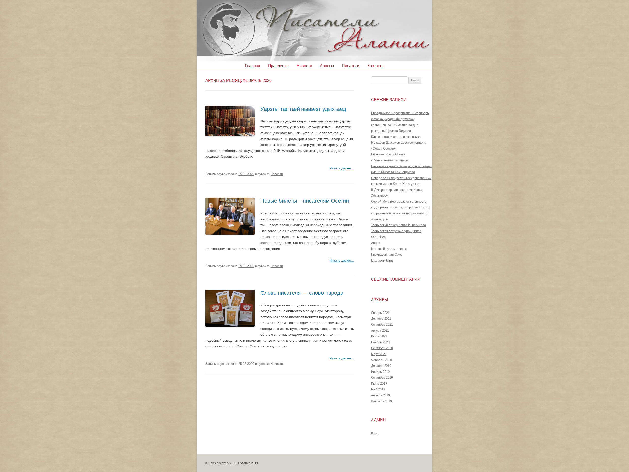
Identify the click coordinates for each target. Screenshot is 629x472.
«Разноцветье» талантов (389, 160)
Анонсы (327, 66)
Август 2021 (380, 330)
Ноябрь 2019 (380, 372)
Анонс (375, 243)
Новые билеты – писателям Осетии (304, 201)
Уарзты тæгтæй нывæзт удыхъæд (303, 109)
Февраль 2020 (381, 360)
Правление (278, 66)
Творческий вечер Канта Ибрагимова (398, 225)
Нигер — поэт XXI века (388, 154)
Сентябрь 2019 (382, 377)
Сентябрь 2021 (382, 324)
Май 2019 (378, 389)
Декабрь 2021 (381, 318)
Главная (252, 66)
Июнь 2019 (379, 383)
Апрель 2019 (380, 395)
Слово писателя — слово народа (301, 293)
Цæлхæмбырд (382, 260)
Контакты (375, 66)
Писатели (350, 66)
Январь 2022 (380, 313)
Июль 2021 (379, 336)
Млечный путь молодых (389, 248)
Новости (304, 66)
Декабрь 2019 (381, 366)
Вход (375, 433)
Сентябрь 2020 (382, 348)
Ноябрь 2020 (380, 342)
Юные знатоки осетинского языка (396, 137)
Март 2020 (378, 354)
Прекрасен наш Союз (386, 254)
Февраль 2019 (381, 401)
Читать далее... (341, 168)
